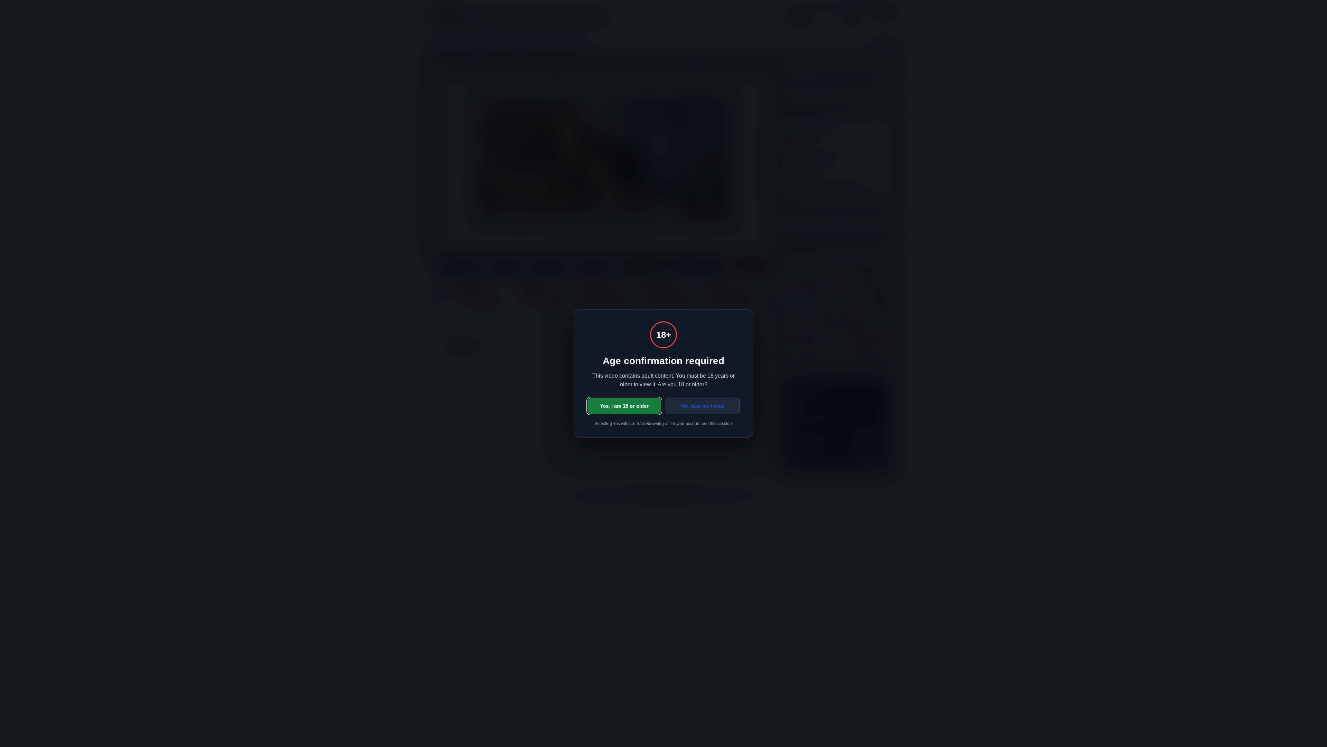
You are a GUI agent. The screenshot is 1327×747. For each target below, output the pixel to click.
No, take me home (702, 406)
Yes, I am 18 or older (624, 406)
